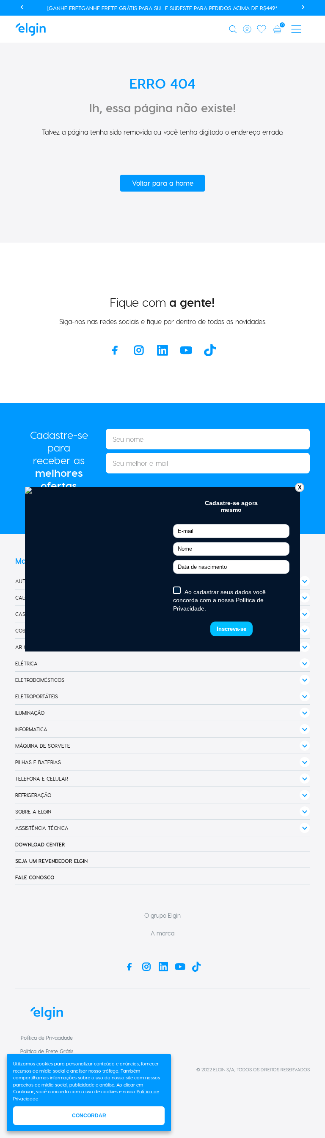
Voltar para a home (162, 183)
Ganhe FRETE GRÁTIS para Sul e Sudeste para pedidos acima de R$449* (179, 8)
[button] (234, 29)
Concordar (89, 1116)
